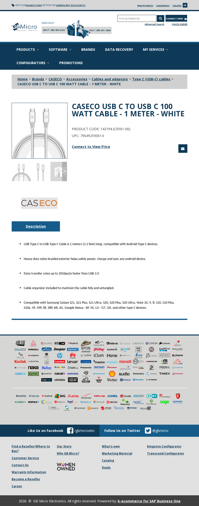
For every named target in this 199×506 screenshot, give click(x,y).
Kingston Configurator (164, 446)
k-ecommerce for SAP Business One (149, 501)
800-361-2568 (103, 30)
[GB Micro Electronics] (24, 27)
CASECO (55, 79)
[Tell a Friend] (182, 148)
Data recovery (119, 49)
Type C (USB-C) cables (151, 79)
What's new (111, 446)
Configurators (31, 62)
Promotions (33, 5)
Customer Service (25, 458)
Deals (106, 467)
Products (26, 49)
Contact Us (20, 465)
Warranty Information (29, 472)
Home (22, 79)
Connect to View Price (91, 146)
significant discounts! (70, 5)
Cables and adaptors (110, 79)
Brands (88, 49)
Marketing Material (117, 453)
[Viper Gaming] (99, 379)
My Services (153, 49)
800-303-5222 (58, 30)
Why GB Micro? (68, 453)
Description (36, 226)
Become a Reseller (26, 479)
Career (17, 486)
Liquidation (162, 5)
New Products (145, 5)
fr (185, 5)
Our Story (64, 446)
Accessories (76, 79)
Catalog (177, 5)
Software (58, 49)
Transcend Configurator (165, 453)
